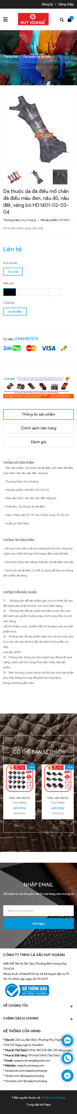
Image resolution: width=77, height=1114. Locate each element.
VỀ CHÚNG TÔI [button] (15, 1005)
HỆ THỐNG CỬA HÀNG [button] (22, 1031)
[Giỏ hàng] (70, 19)
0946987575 (26, 338)
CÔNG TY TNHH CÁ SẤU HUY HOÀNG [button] (34, 955)
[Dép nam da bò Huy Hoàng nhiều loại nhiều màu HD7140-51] (19, 778)
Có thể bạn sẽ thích (39, 752)
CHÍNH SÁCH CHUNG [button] (20, 1018)
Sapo (47, 1104)
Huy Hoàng (19, 802)
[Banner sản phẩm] (38, 386)
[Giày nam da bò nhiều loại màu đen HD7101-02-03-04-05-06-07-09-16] (58, 778)
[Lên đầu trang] (63, 1104)
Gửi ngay (38, 924)
